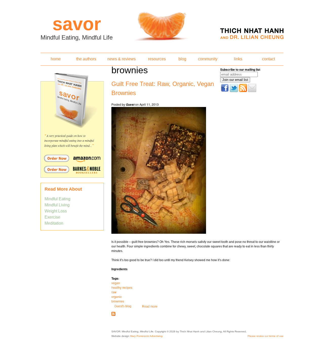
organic (116, 296)
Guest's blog (122, 306)
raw (113, 292)
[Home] (162, 25)
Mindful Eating (57, 199)
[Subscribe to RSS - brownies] (113, 315)
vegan (115, 283)
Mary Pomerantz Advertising (146, 336)
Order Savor (72, 158)
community (207, 59)
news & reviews (121, 59)
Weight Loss (56, 211)
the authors (86, 59)
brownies (117, 301)
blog (182, 59)
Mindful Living (57, 205)
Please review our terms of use (266, 336)
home (56, 59)
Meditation (54, 223)
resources (157, 59)
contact (268, 59)
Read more (149, 306)
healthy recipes (121, 287)
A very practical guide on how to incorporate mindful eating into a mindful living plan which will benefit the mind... (69, 141)
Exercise (52, 217)
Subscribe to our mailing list (240, 69)
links (238, 59)
